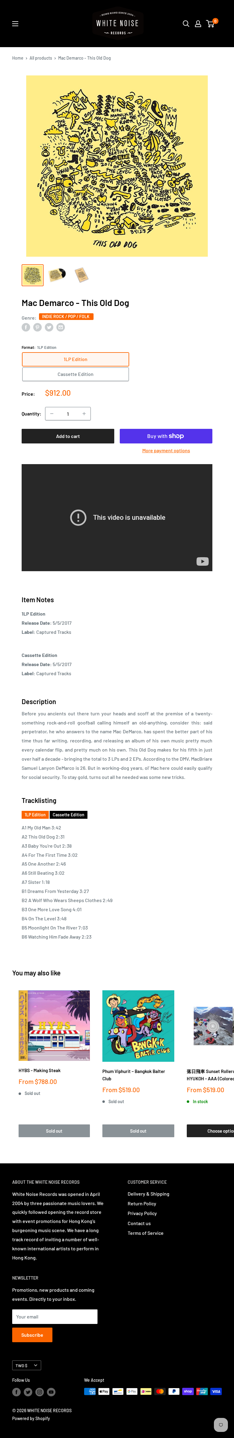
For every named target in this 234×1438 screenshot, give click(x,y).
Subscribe (32, 1335)
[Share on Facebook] (26, 327)
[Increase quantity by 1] (84, 413)
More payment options (166, 450)
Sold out (54, 1131)
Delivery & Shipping (148, 1194)
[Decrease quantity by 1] (51, 413)
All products (41, 58)
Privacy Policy (142, 1213)
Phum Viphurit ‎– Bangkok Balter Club (133, 1074)
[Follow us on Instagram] (39, 1392)
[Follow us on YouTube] (51, 1392)
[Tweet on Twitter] (49, 327)
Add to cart (68, 436)
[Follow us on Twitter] (28, 1392)
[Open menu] (15, 23)
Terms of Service (146, 1233)
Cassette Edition (68, 814)
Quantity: (31, 413)
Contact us (139, 1223)
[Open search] (186, 23)
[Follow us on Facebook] (16, 1392)
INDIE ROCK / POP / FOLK (66, 316)
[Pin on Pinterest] (37, 327)
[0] (210, 23)
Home (17, 58)
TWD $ (21, 1365)
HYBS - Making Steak (40, 1070)
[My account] (198, 23)
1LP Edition (35, 814)
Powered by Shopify (31, 1418)
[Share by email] (60, 327)
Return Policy (142, 1203)
